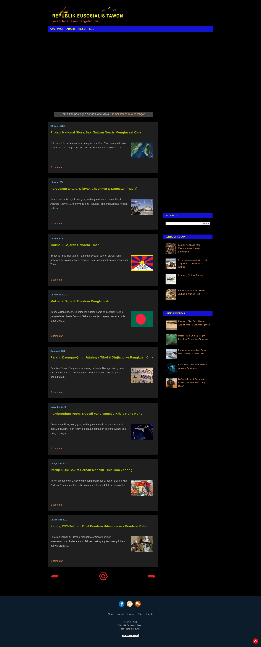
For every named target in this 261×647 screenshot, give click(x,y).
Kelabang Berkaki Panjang (191, 275)
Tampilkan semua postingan (128, 114)
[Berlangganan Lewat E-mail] (130, 606)
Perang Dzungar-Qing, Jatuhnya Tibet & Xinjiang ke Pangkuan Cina (101, 357)
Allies (140, 614)
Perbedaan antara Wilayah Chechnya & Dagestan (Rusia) (93, 188)
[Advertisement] (130, 68)
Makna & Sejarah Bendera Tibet (74, 245)
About (111, 614)
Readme (131, 614)
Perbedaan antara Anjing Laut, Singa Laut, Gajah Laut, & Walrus (193, 263)
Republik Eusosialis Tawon (130, 625)
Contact (120, 614)
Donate (149, 614)
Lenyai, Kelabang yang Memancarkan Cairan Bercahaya (189, 248)
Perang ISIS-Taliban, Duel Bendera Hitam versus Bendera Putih (98, 526)
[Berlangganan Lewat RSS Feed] (138, 606)
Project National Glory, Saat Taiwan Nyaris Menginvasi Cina (95, 132)
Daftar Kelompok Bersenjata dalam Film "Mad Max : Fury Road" (191, 382)
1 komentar (57, 279)
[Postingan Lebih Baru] (54, 579)
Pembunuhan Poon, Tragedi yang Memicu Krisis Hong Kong (96, 413)
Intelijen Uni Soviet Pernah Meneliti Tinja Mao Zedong (91, 470)
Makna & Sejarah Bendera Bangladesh (79, 301)
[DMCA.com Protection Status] (130, 636)
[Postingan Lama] (152, 579)
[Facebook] (122, 606)
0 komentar (57, 167)
